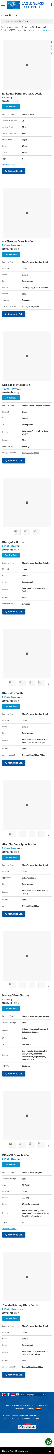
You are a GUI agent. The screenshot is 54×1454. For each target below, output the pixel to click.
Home (5, 21)
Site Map (30, 1408)
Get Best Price (11, 106)
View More (45, 30)
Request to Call (15, 170)
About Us (18, 1405)
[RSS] (38, 1408)
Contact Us (19, 1408)
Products (13, 21)
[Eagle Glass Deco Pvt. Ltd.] (25, 5)
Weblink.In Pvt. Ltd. (31, 1418)
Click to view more (9, 165)
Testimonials (41, 1405)
